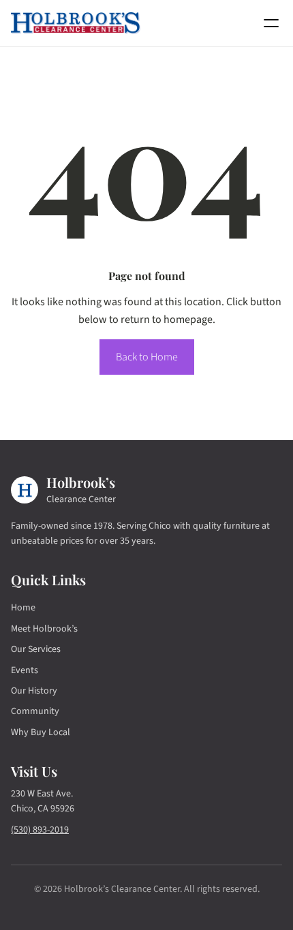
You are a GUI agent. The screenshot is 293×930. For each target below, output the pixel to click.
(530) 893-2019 (40, 830)
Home (23, 608)
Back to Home (147, 357)
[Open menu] (271, 23)
